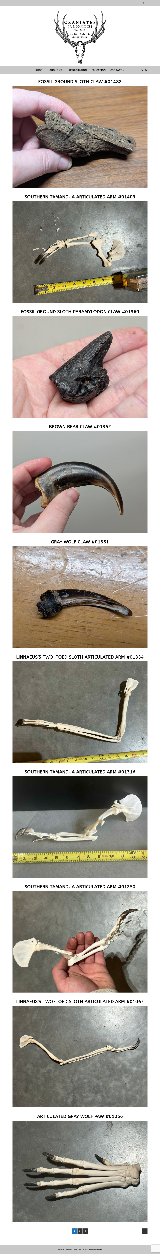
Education (99, 70)
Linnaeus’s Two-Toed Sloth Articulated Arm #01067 (80, 1001)
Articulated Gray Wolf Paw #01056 (80, 1116)
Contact (116, 70)
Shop (39, 70)
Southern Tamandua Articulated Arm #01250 (80, 886)
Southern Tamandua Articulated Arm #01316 (80, 772)
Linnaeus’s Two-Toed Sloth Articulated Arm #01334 (80, 657)
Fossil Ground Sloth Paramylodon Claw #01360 (80, 311)
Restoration (78, 70)
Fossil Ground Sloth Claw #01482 (80, 81)
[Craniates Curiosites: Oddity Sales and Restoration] (80, 36)
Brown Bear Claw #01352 (80, 426)
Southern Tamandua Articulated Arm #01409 (80, 196)
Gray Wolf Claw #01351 (80, 541)
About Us (56, 70)
